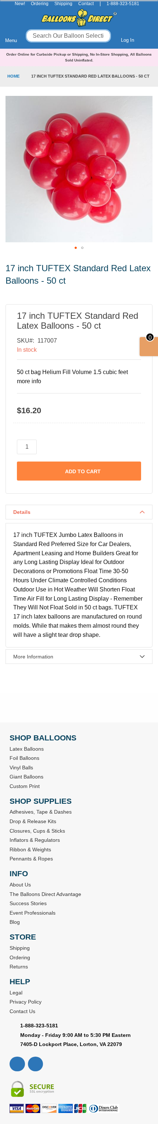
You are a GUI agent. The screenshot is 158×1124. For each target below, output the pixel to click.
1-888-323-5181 (123, 3)
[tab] (79, 512)
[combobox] (68, 35)
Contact (86, 3)
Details (21, 512)
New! (20, 3)
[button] (75, 247)
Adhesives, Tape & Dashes (41, 812)
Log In (127, 40)
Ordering (40, 3)
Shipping (63, 3)
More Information (33, 657)
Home (13, 76)
